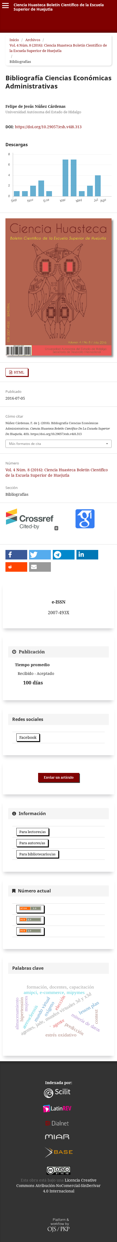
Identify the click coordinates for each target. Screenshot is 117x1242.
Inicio (14, 39)
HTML (18, 372)
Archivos (32, 39)
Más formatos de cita (25, 443)
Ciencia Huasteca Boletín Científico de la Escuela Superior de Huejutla (59, 7)
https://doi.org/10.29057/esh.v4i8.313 (48, 126)
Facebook (27, 737)
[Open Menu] (5, 5)
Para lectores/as (32, 831)
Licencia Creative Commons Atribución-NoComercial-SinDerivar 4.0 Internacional (58, 1185)
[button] (16, 554)
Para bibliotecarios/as (37, 854)
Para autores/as (32, 842)
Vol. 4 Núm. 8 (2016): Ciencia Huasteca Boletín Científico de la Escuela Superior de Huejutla (58, 48)
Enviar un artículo (58, 777)
